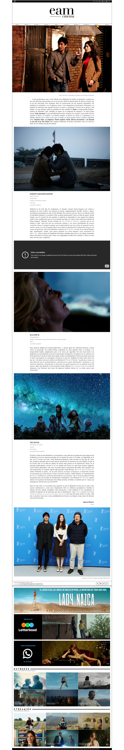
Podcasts (46, 24)
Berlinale (28, 584)
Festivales (36, 24)
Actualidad (22, 584)
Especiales (76, 24)
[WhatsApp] (107, 583)
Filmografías (86, 24)
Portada (17, 24)
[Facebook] (97, 583)
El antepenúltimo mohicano (35, 4)
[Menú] (15, 1)
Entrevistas (66, 24)
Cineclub (96, 24)
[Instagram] (103, 583)
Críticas (26, 24)
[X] (100, 583)
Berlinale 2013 (34, 584)
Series (56, 24)
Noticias (107, 24)
